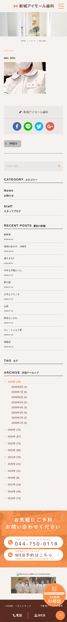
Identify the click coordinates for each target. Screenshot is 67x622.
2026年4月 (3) (19, 407)
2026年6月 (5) (19, 397)
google (50, 126)
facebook (17, 126)
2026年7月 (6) (19, 392)
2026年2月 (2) (19, 417)
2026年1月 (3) (19, 422)
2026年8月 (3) (19, 387)
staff (12, 208)
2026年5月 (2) (19, 402)
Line (28, 126)
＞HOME (8, 606)
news (9, 193)
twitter (39, 126)
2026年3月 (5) (19, 412)
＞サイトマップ (23, 606)
